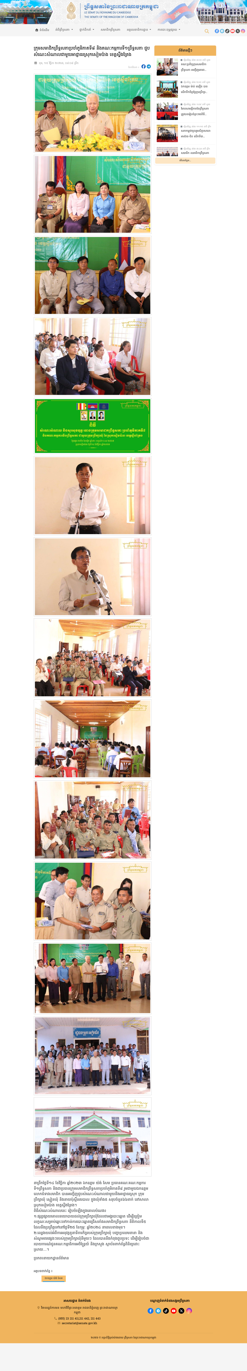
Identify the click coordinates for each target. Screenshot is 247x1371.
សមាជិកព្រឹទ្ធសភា (110, 30)
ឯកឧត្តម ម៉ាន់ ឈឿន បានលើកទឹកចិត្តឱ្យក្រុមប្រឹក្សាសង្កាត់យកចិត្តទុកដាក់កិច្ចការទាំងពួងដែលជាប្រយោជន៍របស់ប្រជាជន (196, 90)
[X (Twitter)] (238, 31)
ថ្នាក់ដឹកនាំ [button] (86, 30)
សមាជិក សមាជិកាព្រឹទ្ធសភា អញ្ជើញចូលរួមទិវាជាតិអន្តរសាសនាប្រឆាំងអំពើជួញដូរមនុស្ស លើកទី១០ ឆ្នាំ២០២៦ (196, 156)
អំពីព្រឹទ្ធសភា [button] (63, 30)
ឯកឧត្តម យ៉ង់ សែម (54, 1278)
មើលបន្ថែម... (185, 161)
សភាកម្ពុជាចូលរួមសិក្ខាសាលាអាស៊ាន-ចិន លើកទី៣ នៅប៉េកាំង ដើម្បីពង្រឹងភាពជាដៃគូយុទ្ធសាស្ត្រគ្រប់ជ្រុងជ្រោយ (196, 134)
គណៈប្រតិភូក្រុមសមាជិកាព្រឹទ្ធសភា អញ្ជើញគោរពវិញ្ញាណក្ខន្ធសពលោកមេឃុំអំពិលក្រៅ (194, 67)
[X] (181, 1311)
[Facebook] (217, 31)
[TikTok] (227, 31)
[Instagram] (243, 31)
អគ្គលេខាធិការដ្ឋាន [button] (138, 30)
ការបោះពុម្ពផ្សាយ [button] (168, 30)
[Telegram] (222, 31)
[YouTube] (232, 31)
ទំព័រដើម (44, 30)
